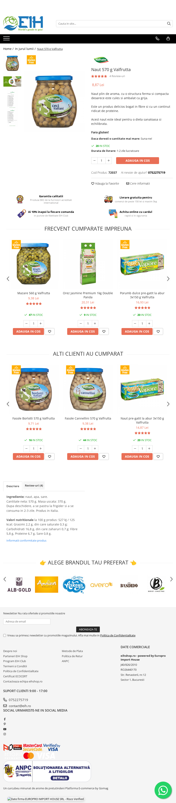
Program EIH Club (14, 661)
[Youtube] (4, 729)
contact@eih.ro (19, 706)
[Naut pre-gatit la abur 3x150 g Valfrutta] (142, 389)
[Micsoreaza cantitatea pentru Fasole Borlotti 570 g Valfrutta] (26, 448)
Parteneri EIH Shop (15, 656)
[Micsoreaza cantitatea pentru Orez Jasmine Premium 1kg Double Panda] (81, 323)
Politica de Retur (72, 656)
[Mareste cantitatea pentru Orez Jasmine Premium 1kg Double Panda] (95, 323)
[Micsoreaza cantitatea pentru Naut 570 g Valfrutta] (94, 160)
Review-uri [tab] (34, 485)
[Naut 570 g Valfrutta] (54, 101)
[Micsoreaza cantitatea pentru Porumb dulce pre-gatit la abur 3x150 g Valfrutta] (135, 323)
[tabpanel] (54, 101)
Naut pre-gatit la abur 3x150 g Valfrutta (142, 420)
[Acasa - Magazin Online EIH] (24, 23)
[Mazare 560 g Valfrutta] (34, 264)
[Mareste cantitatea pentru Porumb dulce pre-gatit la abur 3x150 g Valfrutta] (149, 323)
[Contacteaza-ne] (157, 38)
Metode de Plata (72, 651)
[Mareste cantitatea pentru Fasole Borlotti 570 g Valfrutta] (41, 448)
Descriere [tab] (12, 486)
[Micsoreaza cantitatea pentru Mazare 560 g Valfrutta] (26, 323)
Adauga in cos (138, 160)
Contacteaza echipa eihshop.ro (22, 681)
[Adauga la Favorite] (50, 331)
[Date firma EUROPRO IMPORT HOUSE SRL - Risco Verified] (46, 799)
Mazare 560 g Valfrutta (33, 293)
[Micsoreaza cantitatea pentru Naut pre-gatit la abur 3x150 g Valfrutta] (135, 448)
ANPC (65, 661)
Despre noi (10, 651)
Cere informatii (139, 183)
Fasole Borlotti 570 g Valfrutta (33, 418)
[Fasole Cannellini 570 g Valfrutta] (88, 389)
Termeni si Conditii (15, 666)
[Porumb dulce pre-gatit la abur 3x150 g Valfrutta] (142, 264)
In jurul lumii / (25, 49)
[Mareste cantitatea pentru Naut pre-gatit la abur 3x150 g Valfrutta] (149, 448)
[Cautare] (169, 23)
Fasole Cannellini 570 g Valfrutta (88, 418)
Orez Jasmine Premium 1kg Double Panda (88, 295)
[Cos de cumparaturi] (168, 38)
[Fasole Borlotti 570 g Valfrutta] (34, 389)
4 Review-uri (117, 76)
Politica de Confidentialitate (117, 635)
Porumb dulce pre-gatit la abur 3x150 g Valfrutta (142, 295)
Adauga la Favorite (106, 183)
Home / (8, 49)
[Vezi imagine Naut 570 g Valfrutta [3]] (12, 118)
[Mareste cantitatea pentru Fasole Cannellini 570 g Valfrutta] (95, 448)
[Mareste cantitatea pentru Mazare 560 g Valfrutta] (41, 323)
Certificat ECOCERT (15, 676)
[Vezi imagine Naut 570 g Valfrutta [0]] (12, 63)
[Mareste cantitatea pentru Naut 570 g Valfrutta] (108, 160)
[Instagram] (4, 734)
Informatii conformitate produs (26, 540)
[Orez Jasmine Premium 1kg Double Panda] (88, 264)
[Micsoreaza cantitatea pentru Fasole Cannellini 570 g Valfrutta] (81, 448)
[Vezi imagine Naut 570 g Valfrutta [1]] (12, 81)
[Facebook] (4, 719)
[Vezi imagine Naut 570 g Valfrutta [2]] (12, 100)
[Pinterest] (4, 724)
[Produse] (7, 39)
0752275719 (18, 700)
